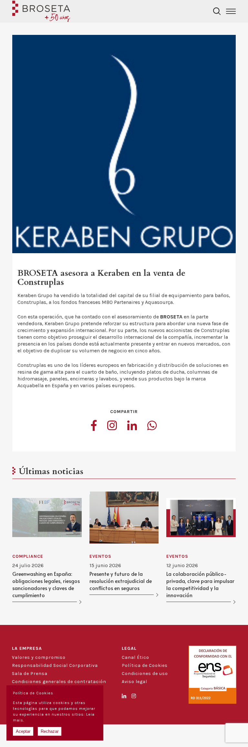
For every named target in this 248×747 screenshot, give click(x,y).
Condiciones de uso (145, 673)
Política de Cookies (145, 665)
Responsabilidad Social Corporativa (55, 665)
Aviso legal (134, 681)
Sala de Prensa (29, 673)
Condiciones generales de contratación (59, 681)
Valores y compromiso (39, 657)
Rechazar (49, 731)
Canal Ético (135, 657)
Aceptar (23, 731)
